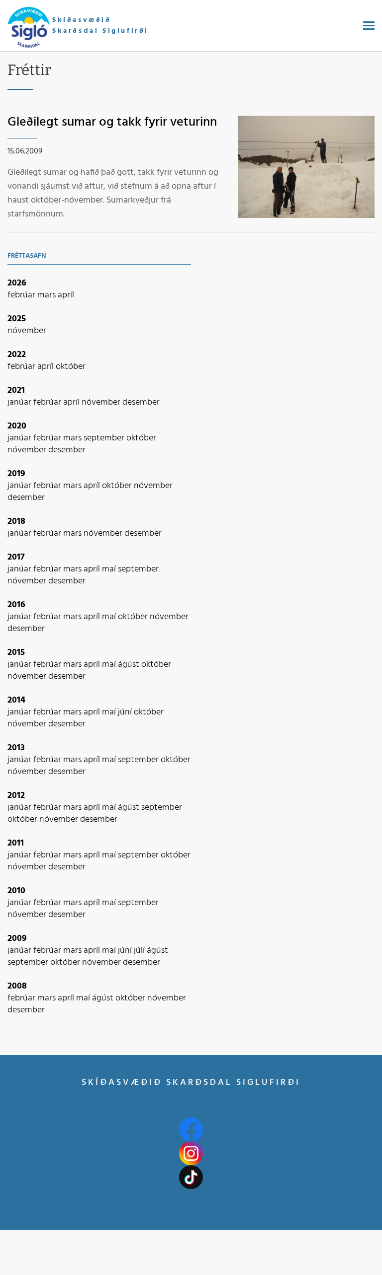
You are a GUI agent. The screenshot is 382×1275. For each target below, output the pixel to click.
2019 (16, 474)
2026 (16, 283)
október (71, 366)
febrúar (22, 295)
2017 (16, 557)
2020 (16, 426)
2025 (16, 319)
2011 (15, 843)
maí (110, 569)
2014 (16, 700)
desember (141, 402)
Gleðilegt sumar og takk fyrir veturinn (112, 122)
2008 (17, 986)
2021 (16, 390)
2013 (16, 748)
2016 (16, 605)
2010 (16, 891)
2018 (16, 521)
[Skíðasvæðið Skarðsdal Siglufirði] (28, 28)
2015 (16, 652)
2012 (16, 795)
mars (47, 295)
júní (126, 712)
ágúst (129, 664)
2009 (17, 938)
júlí (140, 950)
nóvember (26, 331)
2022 (16, 355)
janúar (20, 402)
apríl (66, 295)
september (105, 438)
